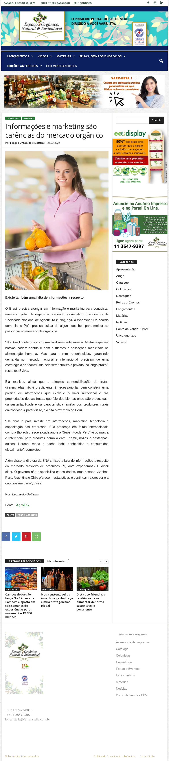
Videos (43, 56)
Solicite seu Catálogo (55, 3)
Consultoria (124, 662)
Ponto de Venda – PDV (132, 329)
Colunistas (123, 289)
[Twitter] (16, 536)
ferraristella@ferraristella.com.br (27, 719)
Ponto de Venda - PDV (131, 695)
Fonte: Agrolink (27, 515)
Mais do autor (56, 561)
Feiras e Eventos (128, 302)
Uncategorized (126, 335)
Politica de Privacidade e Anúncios (114, 756)
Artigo (120, 276)
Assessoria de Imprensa (133, 642)
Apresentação (126, 269)
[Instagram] (155, 3)
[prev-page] (101, 561)
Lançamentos (18, 56)
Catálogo (122, 282)
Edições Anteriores (22, 66)
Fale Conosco (82, 3)
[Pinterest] (26, 536)
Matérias (64, 56)
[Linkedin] (161, 3)
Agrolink (22, 505)
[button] (161, 61)
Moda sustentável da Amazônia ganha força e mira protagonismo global (57, 600)
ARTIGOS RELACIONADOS (25, 561)
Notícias (29, 118)
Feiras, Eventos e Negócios (100, 56)
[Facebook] (148, 3)
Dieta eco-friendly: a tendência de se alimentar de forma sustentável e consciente (91, 601)
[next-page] (106, 561)
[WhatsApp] (36, 536)
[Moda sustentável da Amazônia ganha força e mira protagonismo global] (57, 579)
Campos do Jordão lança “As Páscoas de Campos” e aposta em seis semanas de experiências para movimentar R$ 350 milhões (20, 605)
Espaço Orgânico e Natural (27, 142)
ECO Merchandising (61, 66)
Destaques (13, 118)
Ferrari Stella (147, 756)
